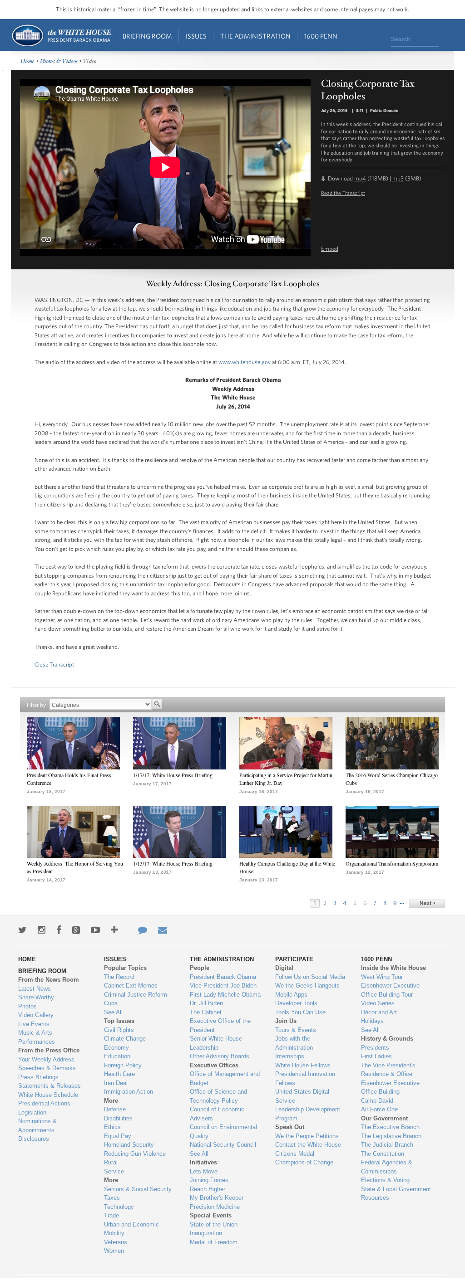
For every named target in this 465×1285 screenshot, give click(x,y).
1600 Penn (320, 36)
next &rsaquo (427, 903)
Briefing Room (147, 36)
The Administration (255, 36)
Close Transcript (54, 664)
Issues (196, 36)
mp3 (398, 178)
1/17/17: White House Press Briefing (173, 775)
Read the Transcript (343, 193)
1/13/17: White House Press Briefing (173, 863)
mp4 (360, 178)
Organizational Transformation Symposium (392, 863)
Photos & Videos (59, 61)
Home (61, 36)
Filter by (36, 704)
